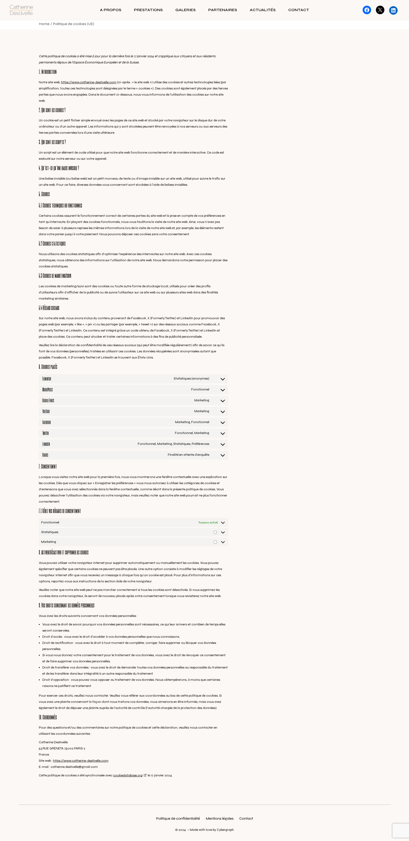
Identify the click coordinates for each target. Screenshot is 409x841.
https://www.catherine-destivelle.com (88, 82)
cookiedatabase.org (128, 775)
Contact (246, 818)
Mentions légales (220, 818)
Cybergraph (225, 830)
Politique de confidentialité (178, 818)
